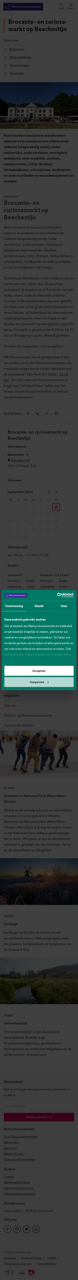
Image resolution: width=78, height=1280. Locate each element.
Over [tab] (64, 606)
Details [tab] (39, 606)
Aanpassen (37, 682)
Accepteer (39, 670)
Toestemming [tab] (14, 606)
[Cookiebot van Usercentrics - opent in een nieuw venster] (57, 595)
